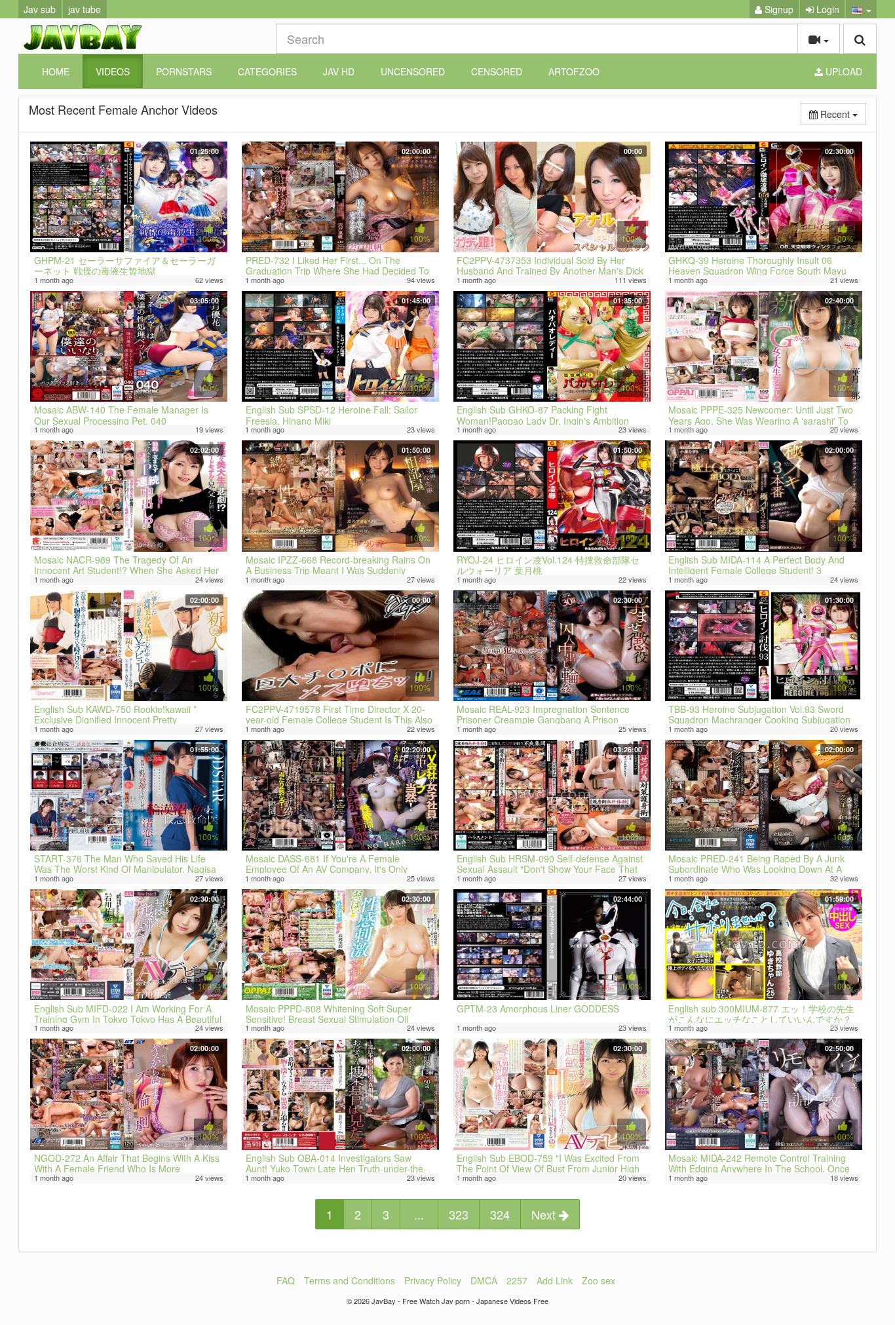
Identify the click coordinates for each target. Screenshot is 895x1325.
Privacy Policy (432, 1280)
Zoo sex (598, 1280)
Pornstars (184, 71)
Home (55, 71)
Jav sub (40, 9)
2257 (516, 1280)
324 (500, 1214)
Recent (842, 114)
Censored (496, 71)
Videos (113, 71)
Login (826, 9)
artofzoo (574, 71)
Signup (777, 9)
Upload (842, 71)
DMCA (483, 1280)
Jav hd (338, 71)
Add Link (555, 1280)
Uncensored (413, 71)
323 (458, 1214)
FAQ (285, 1280)
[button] (861, 9)
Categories (267, 71)
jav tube (84, 9)
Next (545, 1214)
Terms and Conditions (349, 1280)
